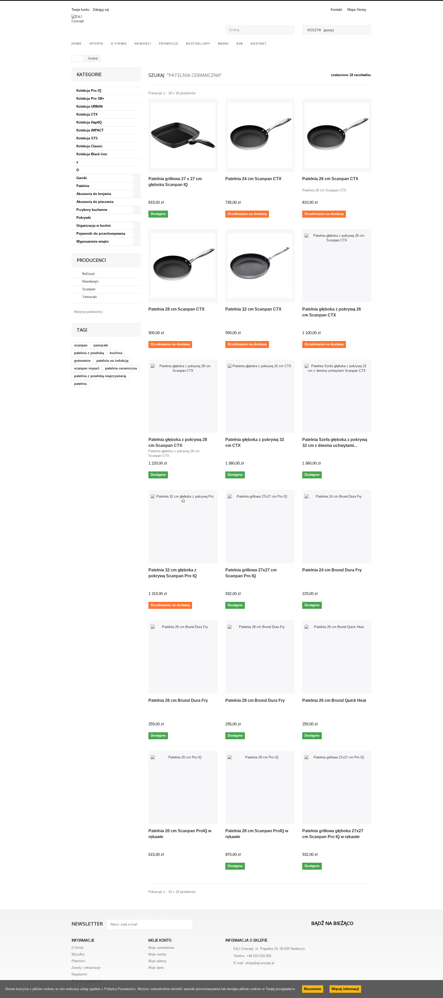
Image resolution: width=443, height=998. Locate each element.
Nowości (143, 43)
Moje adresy (157, 961)
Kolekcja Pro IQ (88, 90)
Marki (223, 43)
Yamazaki (89, 297)
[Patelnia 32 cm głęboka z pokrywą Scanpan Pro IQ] (183, 526)
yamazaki (100, 345)
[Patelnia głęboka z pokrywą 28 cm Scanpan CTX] (183, 396)
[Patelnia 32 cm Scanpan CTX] (260, 265)
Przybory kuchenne (91, 210)
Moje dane (156, 968)
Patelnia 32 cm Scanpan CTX (253, 309)
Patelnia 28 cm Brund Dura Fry (255, 700)
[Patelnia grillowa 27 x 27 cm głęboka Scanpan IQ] (183, 135)
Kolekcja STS (87, 138)
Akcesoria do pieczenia (94, 202)
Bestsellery (198, 43)
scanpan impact (86, 368)
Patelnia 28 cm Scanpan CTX (176, 309)
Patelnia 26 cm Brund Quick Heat (334, 700)
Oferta (96, 43)
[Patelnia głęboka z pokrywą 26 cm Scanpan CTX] (337, 265)
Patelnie (82, 186)
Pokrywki (83, 218)
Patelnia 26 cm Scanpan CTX (330, 179)
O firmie (119, 43)
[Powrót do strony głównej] (77, 58)
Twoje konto (80, 10)
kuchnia (116, 353)
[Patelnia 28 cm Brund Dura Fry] (260, 657)
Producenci (91, 260)
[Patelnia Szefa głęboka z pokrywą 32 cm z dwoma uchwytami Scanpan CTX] (337, 396)
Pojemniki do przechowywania (100, 233)
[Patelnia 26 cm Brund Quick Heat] (337, 657)
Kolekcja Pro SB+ (90, 98)
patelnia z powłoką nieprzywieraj (100, 376)
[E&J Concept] (145, 25)
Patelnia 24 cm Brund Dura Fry (332, 570)
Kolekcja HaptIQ (89, 122)
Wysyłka (78, 954)
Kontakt (336, 10)
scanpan (80, 345)
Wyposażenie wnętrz (92, 241)
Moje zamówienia (161, 948)
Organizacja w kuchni (93, 226)
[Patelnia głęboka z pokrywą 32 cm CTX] (260, 396)
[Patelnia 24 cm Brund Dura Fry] (337, 526)
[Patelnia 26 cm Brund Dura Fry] (183, 657)
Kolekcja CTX (87, 114)
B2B (240, 43)
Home (77, 43)
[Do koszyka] (212, 203)
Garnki (81, 178)
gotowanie (82, 361)
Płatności (78, 961)
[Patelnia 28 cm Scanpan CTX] (183, 265)
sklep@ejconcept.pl (259, 963)
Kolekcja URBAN (89, 106)
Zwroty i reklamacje (86, 968)
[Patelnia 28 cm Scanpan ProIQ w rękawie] (260, 787)
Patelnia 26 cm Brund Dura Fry (178, 700)
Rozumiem (312, 989)
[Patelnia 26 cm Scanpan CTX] (337, 135)
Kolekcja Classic (89, 146)
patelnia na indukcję (112, 361)
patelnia (80, 384)
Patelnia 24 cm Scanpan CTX (253, 179)
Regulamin (79, 974)
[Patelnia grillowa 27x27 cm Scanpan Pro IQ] (260, 526)
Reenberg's (90, 281)
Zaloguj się (101, 10)
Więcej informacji (345, 989)
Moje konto (160, 940)
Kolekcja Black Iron (91, 154)
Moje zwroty (157, 954)
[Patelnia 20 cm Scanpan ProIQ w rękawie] (183, 787)
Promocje (168, 43)
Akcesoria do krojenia (93, 194)
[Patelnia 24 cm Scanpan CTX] (260, 135)
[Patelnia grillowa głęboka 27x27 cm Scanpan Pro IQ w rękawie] (337, 787)
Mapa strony (356, 10)
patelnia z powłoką (89, 353)
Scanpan (88, 289)
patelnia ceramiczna (121, 368)
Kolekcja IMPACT (90, 130)
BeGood (87, 274)
